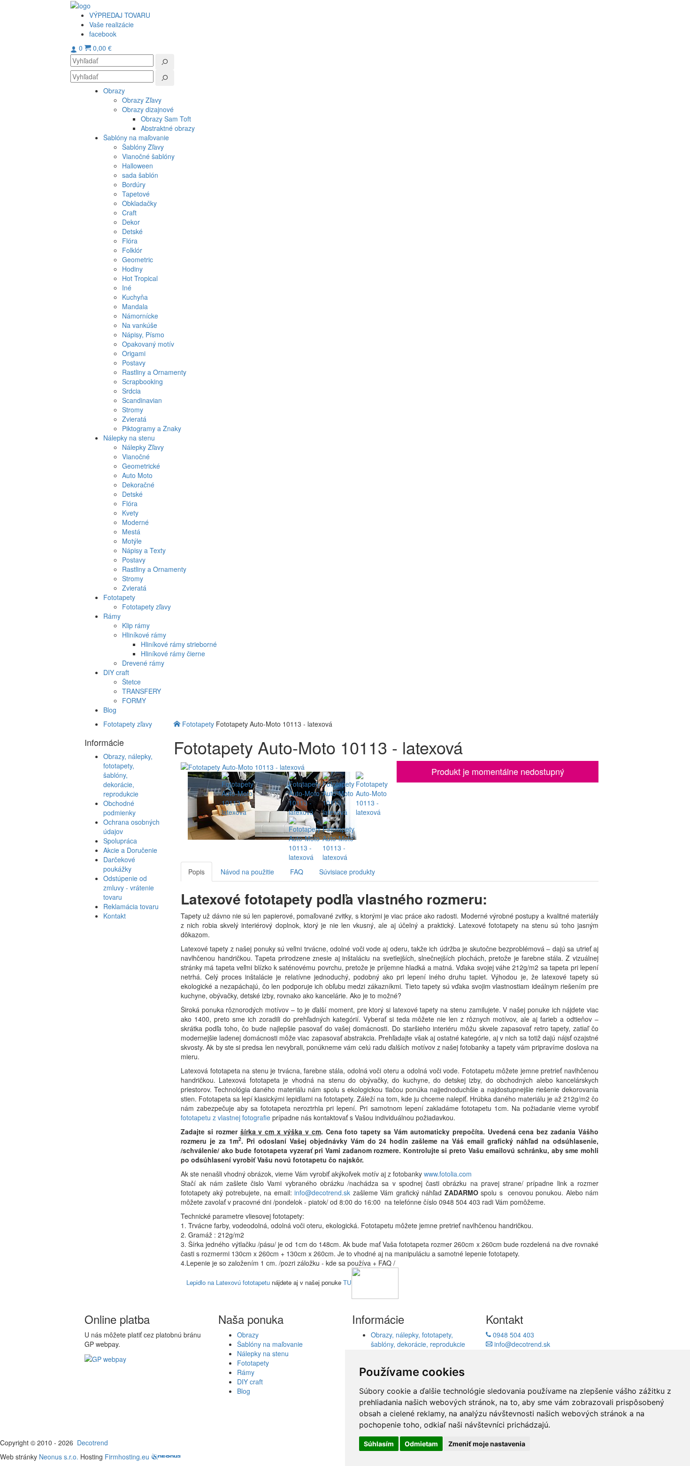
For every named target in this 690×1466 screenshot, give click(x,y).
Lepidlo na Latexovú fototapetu (228, 1282)
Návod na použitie (247, 871)
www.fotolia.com (449, 1173)
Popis (196, 871)
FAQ (296, 871)
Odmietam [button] (421, 1444)
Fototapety (198, 724)
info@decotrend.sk (322, 1192)
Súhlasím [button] (379, 1444)
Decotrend (92, 1442)
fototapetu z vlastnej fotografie (225, 1117)
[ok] (164, 62)
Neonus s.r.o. (58, 1456)
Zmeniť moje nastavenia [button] (486, 1444)
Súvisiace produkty (347, 871)
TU (347, 1282)
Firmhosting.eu (127, 1456)
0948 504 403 (512, 1334)
